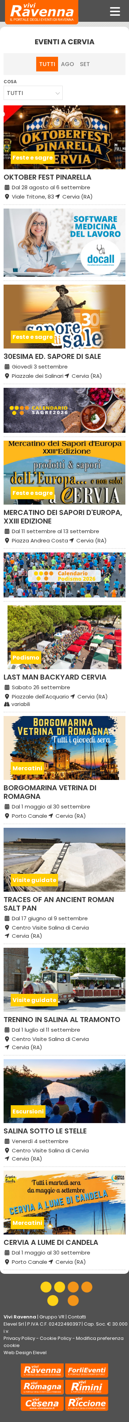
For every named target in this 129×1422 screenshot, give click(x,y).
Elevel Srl (14, 1324)
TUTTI (47, 64)
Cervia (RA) (77, 196)
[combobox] (33, 93)
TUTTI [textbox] (15, 93)
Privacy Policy (19, 1338)
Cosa (10, 82)
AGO (67, 64)
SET (85, 64)
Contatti (77, 1316)
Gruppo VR (51, 1316)
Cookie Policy (55, 1338)
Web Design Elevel (25, 1352)
